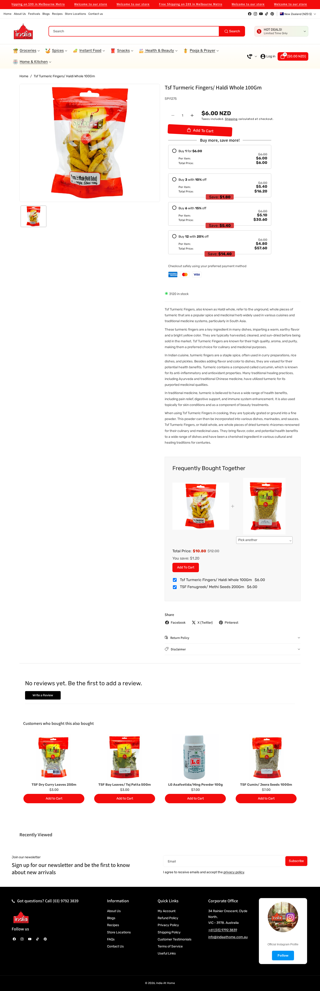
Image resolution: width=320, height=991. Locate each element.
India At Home (165, 983)
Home (23, 76)
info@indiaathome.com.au (228, 937)
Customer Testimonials (174, 939)
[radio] (219, 157)
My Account (166, 911)
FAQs (111, 939)
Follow (283, 955)
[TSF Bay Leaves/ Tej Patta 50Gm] (124, 757)
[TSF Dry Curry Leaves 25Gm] (53, 757)
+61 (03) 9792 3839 (222, 930)
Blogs (111, 918)
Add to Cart (185, 567)
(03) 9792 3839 (65, 900)
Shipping (231, 118)
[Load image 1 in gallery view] (33, 216)
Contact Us (115, 946)
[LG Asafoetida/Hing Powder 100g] (195, 757)
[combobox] (146, 31)
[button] (293, 56)
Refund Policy (168, 918)
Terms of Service (170, 946)
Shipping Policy (169, 932)
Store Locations (119, 932)
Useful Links (167, 953)
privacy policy (233, 872)
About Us (114, 911)
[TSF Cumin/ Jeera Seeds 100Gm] (266, 757)
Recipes (113, 925)
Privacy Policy (168, 925)
